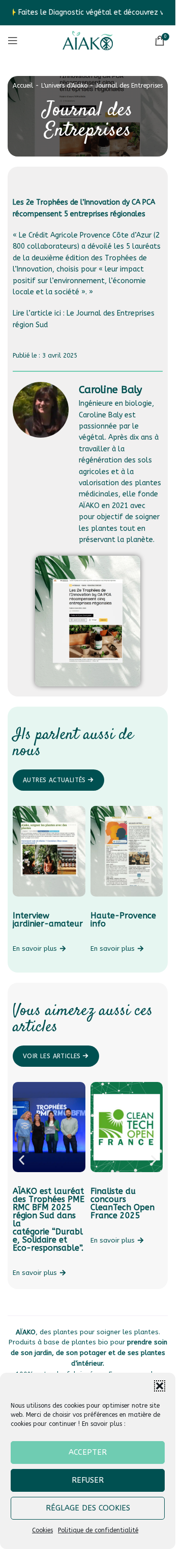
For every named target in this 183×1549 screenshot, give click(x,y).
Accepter (88, 1452)
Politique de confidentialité (98, 1530)
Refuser (88, 1480)
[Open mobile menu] (13, 40)
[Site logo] (88, 40)
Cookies (42, 1530)
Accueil (23, 85)
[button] (160, 1386)
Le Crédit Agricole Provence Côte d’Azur (86, 235)
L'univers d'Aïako (64, 85)
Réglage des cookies (88, 1508)
